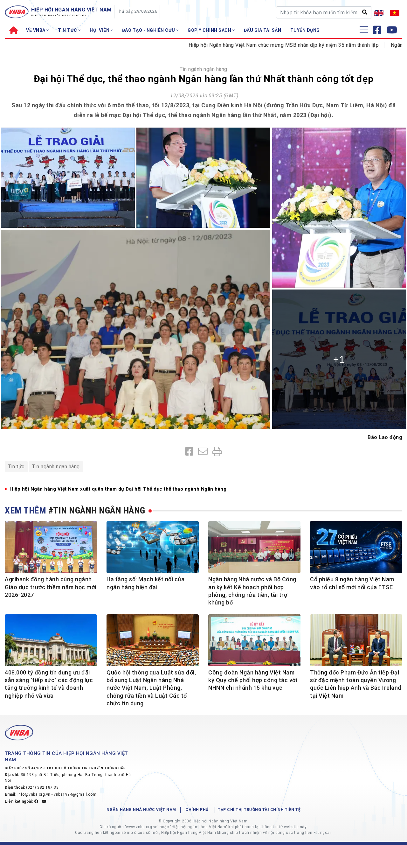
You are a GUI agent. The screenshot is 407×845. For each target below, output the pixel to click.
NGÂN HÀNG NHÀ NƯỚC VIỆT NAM (141, 809)
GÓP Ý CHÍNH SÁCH (210, 30)
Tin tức (16, 467)
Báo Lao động (385, 437)
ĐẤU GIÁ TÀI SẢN (262, 30)
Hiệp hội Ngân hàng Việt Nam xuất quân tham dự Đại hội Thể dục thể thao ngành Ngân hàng (118, 489)
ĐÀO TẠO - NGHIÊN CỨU (149, 30)
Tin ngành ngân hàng (203, 69)
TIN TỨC (68, 30)
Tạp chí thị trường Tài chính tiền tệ (259, 809)
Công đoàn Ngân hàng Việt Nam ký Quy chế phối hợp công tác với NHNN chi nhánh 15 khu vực (252, 680)
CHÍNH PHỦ (197, 809)
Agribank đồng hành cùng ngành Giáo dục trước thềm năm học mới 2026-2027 (50, 587)
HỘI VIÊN (100, 30)
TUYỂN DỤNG (305, 30)
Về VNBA (36, 30)
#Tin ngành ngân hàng (96, 510)
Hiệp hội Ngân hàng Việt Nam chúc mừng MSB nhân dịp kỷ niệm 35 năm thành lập (253, 45)
